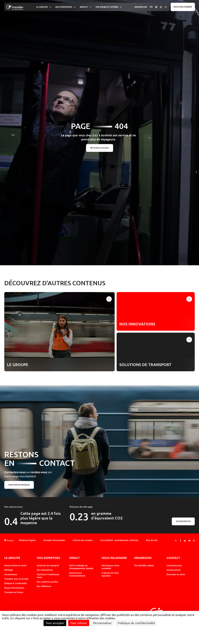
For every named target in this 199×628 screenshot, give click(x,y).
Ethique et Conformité (15, 583)
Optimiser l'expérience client (48, 575)
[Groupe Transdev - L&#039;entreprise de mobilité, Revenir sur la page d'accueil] (14, 7)
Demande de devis (176, 574)
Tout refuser (78, 623)
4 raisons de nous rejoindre (110, 574)
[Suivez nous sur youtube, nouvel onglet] (189, 540)
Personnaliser (102, 623)
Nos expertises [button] (63, 7)
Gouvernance (10, 574)
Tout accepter (54, 623)
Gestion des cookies (83, 540)
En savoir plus (183, 521)
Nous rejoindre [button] (114, 557)
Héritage (8, 570)
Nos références (44, 586)
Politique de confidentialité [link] (136, 623)
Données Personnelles (54, 540)
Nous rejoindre (183, 7)
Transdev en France (13, 592)
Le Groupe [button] (42, 7)
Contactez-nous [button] (174, 565)
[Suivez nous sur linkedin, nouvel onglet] (185, 540)
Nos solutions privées (47, 582)
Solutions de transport (48, 565)
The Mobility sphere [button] (106, 7)
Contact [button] (173, 557)
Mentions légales (27, 540)
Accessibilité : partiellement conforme (119, 540)
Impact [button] (84, 7)
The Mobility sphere (144, 565)
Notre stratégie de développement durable (81, 567)
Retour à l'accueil (99, 148)
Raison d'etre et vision (15, 565)
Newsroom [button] (140, 7)
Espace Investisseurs (14, 588)
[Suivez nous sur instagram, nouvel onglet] (194, 540)
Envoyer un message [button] (19, 485)
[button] (156, 7)
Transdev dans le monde (16, 579)
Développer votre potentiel (110, 567)
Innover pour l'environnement (77, 574)
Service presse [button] (174, 570)
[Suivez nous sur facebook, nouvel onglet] (180, 540)
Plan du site (152, 540)
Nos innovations (45, 570)
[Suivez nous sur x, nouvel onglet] (176, 540)
